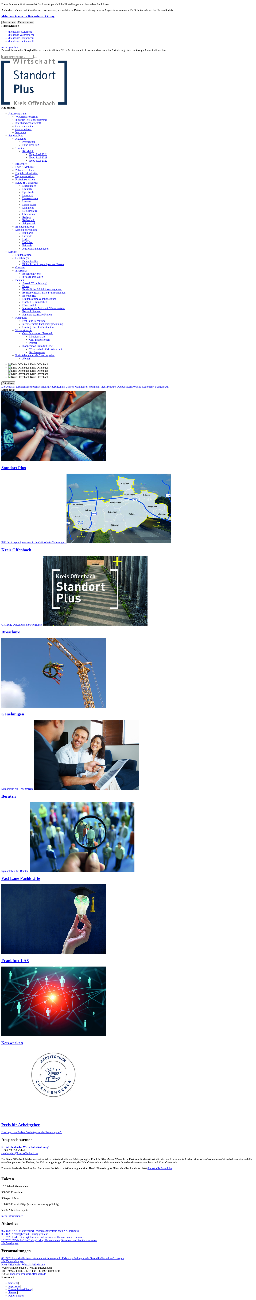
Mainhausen (29, 204)
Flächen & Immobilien (34, 301)
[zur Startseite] (34, 104)
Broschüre (21, 163)
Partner (33, 342)
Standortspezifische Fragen (37, 314)
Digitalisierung (23, 254)
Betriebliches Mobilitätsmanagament (42, 289)
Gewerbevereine (24, 126)
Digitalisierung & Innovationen (39, 298)
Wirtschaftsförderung (26, 116)
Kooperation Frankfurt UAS (37, 345)
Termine (19, 148)
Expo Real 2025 (31, 144)
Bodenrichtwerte (31, 273)
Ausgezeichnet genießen (35, 248)
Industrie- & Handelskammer (31, 119)
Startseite (13, 1283)
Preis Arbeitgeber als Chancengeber (35, 355)
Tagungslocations (24, 176)
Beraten (19, 279)
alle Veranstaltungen (12, 1261)
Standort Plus (15, 135)
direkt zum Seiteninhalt (21, 41)
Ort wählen (8, 383)
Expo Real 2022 (38, 160)
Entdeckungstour (24, 226)
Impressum (14, 1286)
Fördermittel (29, 305)
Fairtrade (27, 245)
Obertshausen (29, 214)
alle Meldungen (9, 1243)
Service (12, 251)
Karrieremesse (37, 352)
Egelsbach (28, 192)
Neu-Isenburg (29, 210)
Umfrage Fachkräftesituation (38, 327)
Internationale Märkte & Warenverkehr (43, 308)
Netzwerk (20, 132)
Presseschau (29, 141)
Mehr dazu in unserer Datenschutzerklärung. (28, 16)
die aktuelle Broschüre (160, 1168)
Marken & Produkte (26, 229)
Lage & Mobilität (24, 166)
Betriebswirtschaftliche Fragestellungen (43, 292)
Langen (26, 201)
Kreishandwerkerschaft (28, 122)
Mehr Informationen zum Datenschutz (22, 53)
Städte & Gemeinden (26, 182)
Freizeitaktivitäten (25, 179)
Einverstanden (25, 22)
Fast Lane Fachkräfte (33, 320)
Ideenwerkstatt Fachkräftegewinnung (42, 323)
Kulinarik (27, 232)
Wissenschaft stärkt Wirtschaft (45, 349)
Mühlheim (28, 207)
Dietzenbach (29, 185)
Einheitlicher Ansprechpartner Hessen (43, 264)
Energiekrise (29, 295)
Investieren (21, 270)
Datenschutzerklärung (20, 1289)
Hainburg (27, 195)
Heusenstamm (30, 198)
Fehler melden (16, 1295)
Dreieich (27, 188)
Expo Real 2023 (38, 157)
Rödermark (28, 220)
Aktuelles (20, 138)
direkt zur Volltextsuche (21, 34)
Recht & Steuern (31, 311)
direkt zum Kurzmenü (20, 31)
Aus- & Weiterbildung (34, 283)
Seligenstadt (29, 223)
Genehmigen (22, 258)
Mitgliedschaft (37, 336)
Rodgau (26, 217)
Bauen (25, 286)
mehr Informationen (12, 1215)
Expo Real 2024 (38, 154)
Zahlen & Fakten (24, 170)
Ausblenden (9, 22)
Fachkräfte (21, 317)
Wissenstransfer (23, 330)
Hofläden (27, 242)
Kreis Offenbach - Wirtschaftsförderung (23, 1264)
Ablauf (26, 358)
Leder (25, 239)
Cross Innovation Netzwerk (37, 333)
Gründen (20, 267)
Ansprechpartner (17, 113)
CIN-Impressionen (39, 339)
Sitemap (12, 1292)
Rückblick (28, 151)
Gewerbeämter (23, 129)
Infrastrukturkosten (32, 276)
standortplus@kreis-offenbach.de (19, 1153)
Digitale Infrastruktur (26, 173)
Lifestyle (27, 236)
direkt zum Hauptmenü (21, 37)
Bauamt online (30, 261)
